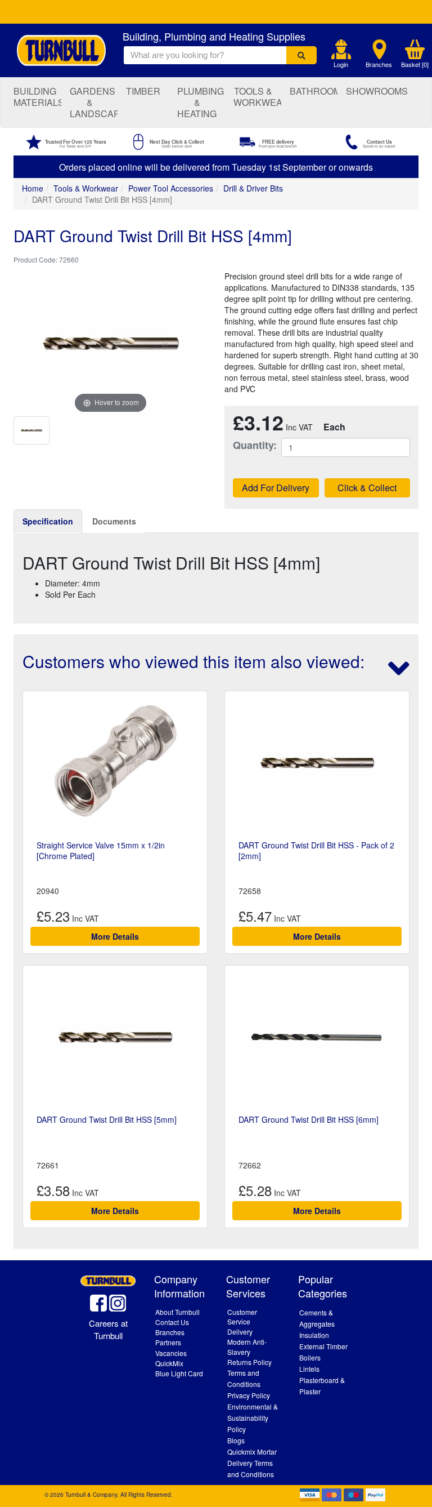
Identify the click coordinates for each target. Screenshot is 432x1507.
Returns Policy (249, 1362)
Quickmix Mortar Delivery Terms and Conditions (252, 1463)
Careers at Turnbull (108, 1329)
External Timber (323, 1346)
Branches (379, 64)
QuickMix (169, 1363)
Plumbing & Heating (200, 102)
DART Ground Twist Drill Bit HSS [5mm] (107, 1119)
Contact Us (172, 1322)
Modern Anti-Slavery (247, 1346)
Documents (114, 521)
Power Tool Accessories (170, 188)
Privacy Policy (248, 1395)
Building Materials (37, 97)
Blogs (236, 1440)
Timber (143, 91)
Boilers (310, 1357)
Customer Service (242, 1316)
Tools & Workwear (257, 97)
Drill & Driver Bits (253, 188)
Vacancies (171, 1353)
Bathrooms (314, 91)
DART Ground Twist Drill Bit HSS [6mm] (308, 1119)
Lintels (309, 1368)
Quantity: (248, 445)
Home (32, 188)
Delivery (240, 1331)
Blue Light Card (179, 1373)
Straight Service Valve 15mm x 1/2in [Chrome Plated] (101, 850)
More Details (115, 936)
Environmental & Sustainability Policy (252, 1418)
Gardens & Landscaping (94, 102)
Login (341, 64)
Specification (47, 521)
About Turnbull (177, 1312)
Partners (168, 1342)
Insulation (314, 1335)
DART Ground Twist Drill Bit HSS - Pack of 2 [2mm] (316, 850)
